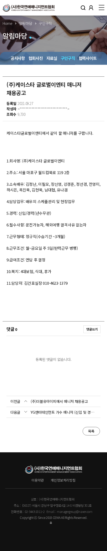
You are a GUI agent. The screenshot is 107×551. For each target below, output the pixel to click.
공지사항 (18, 58)
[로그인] (53, 522)
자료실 (51, 58)
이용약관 (37, 480)
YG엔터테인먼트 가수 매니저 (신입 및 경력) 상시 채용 (64, 412)
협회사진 (36, 58)
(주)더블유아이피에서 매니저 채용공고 (59, 401)
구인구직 (68, 58)
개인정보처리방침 (63, 480)
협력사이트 (88, 58)
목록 (91, 431)
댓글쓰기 (92, 329)
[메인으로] (29, 7)
